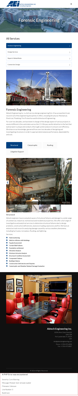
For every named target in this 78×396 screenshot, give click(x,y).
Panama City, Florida (66, 104)
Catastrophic (32, 145)
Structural (14, 145)
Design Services (13, 52)
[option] (39, 87)
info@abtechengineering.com (63, 341)
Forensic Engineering (14, 45)
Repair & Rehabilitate (14, 58)
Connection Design (14, 64)
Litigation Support (17, 152)
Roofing (50, 145)
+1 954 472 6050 (64, 344)
